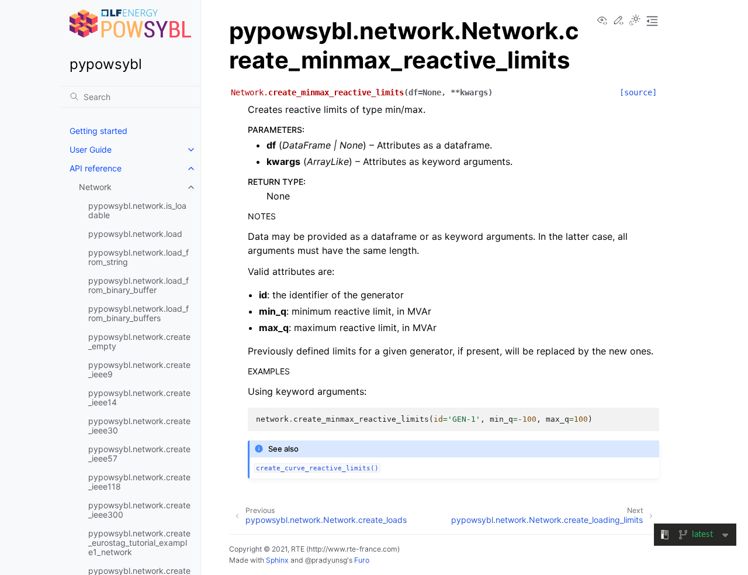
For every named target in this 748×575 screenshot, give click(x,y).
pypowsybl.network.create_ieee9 (139, 369)
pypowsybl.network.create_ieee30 (139, 425)
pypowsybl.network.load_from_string (138, 257)
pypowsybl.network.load (135, 234)
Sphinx (277, 560)
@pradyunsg (326, 560)
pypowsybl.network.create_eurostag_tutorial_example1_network (139, 542)
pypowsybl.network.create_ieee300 (139, 509)
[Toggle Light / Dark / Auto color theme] (634, 21)
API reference (96, 168)
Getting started (98, 131)
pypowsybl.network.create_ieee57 (139, 453)
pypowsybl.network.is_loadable (137, 210)
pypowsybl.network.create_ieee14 (139, 397)
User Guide (91, 149)
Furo (361, 560)
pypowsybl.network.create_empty (139, 341)
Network (95, 187)
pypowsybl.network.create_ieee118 (139, 481)
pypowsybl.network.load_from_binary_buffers (138, 313)
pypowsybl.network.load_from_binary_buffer (138, 285)
